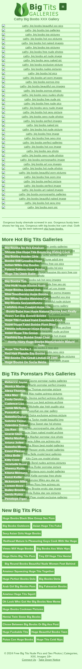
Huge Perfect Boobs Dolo (19, 578)
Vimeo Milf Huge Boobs (18, 548)
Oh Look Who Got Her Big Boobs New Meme (31, 601)
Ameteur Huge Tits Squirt (19, 594)
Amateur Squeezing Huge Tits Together (28, 571)
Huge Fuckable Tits (15, 631)
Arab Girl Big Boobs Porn (19, 586)
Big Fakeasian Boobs (53, 586)
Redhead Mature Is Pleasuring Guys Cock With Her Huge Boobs (40, 541)
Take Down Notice (49, 659)
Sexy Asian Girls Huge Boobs (22, 533)
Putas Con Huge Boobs (18, 639)
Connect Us (29, 659)
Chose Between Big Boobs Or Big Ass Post (31, 624)
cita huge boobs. (54, 228)
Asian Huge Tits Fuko (47, 525)
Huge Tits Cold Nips (50, 639)
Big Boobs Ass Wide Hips (53, 548)
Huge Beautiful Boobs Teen (49, 631)
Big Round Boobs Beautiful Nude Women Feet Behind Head (40, 564)
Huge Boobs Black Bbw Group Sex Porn (29, 518)
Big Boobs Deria (49, 578)
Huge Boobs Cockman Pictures (23, 609)
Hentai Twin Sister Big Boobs (22, 616)
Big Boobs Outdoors (16, 525)
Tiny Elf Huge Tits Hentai (55, 556)
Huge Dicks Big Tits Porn (19, 556)
